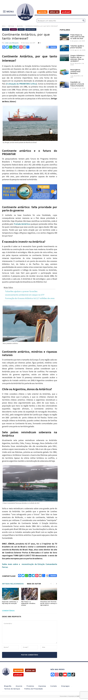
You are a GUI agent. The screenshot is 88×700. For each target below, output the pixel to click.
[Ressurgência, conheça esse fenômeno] (64, 72)
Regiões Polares (31, 29)
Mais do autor (34, 584)
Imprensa (42, 686)
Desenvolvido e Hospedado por (69, 696)
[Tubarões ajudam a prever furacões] (64, 48)
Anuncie (19, 686)
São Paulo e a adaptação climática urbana (28, 603)
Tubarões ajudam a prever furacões (21, 291)
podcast (18, 674)
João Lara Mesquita (11, 43)
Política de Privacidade (33, 689)
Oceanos (21, 29)
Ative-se (54, 12)
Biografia (7, 686)
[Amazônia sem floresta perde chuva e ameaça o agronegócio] (48, 594)
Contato (53, 686)
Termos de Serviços (12, 689)
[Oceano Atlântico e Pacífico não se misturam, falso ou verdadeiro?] (64, 58)
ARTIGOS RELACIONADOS (13, 584)
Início (4, 26)
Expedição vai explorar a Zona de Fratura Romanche (77, 84)
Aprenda (42, 12)
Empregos (65, 686)
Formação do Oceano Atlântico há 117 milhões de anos (30, 298)
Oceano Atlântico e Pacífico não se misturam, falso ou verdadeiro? (77, 58)
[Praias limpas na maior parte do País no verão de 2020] (64, 37)
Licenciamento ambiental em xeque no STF (24, 295)
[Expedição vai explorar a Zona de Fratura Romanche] (64, 84)
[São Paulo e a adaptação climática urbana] (29, 594)
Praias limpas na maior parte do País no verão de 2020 (77, 36)
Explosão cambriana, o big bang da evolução (10, 602)
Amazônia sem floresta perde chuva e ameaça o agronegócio (48, 603)
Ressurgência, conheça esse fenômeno (75, 71)
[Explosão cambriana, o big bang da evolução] (10, 594)
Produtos (30, 686)
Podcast (66, 12)
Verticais (11, 26)
